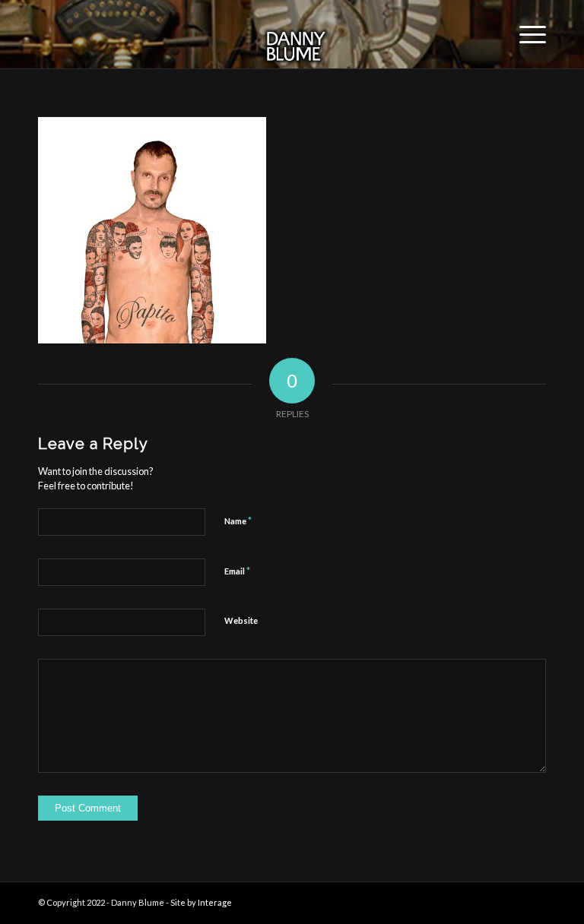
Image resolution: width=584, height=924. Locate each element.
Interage (215, 902)
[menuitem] (525, 34)
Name (238, 520)
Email (237, 571)
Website (241, 620)
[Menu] (525, 34)
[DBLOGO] (292, 34)
